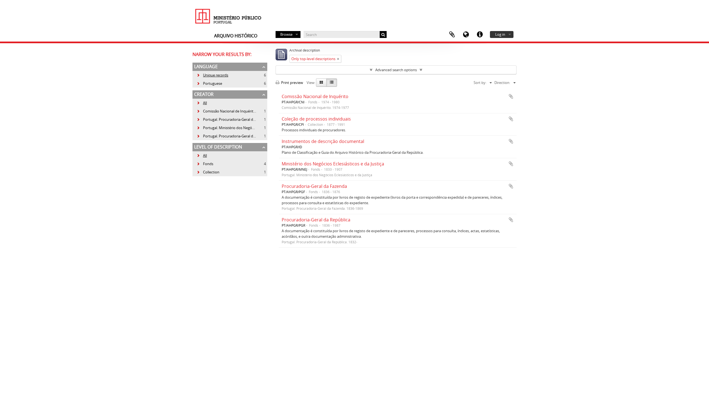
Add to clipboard (511, 96)
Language (466, 35)
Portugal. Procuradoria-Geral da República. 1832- (239, 136)
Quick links (480, 35)
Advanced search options (396, 69)
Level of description (218, 147)
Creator (204, 94)
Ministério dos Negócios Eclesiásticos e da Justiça (333, 164)
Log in (500, 34)
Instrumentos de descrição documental (323, 141)
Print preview (291, 82)
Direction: (502, 82)
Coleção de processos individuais (316, 119)
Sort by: (480, 82)
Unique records (212, 75)
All (205, 102)
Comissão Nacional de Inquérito (315, 96)
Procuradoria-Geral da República (316, 220)
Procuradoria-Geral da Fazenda (314, 186)
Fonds (205, 163)
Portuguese (209, 83)
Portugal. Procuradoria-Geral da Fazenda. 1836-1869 (242, 119)
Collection (208, 172)
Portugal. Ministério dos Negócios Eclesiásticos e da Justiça (248, 127)
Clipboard (452, 35)
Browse (286, 34)
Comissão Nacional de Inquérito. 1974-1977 (235, 111)
